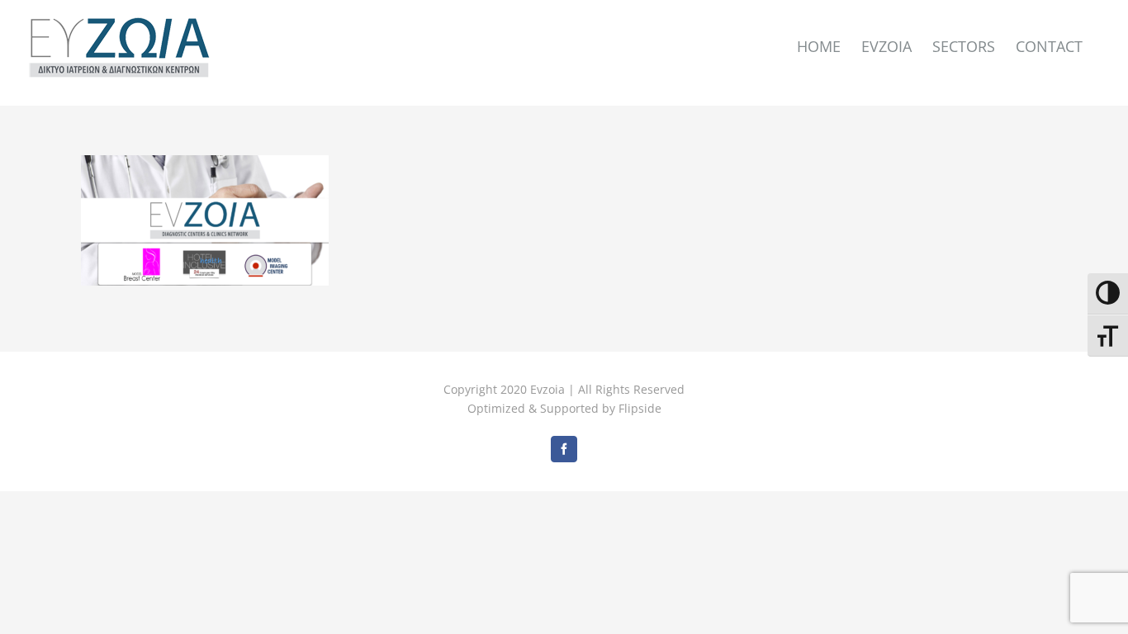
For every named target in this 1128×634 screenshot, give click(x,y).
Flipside (640, 408)
